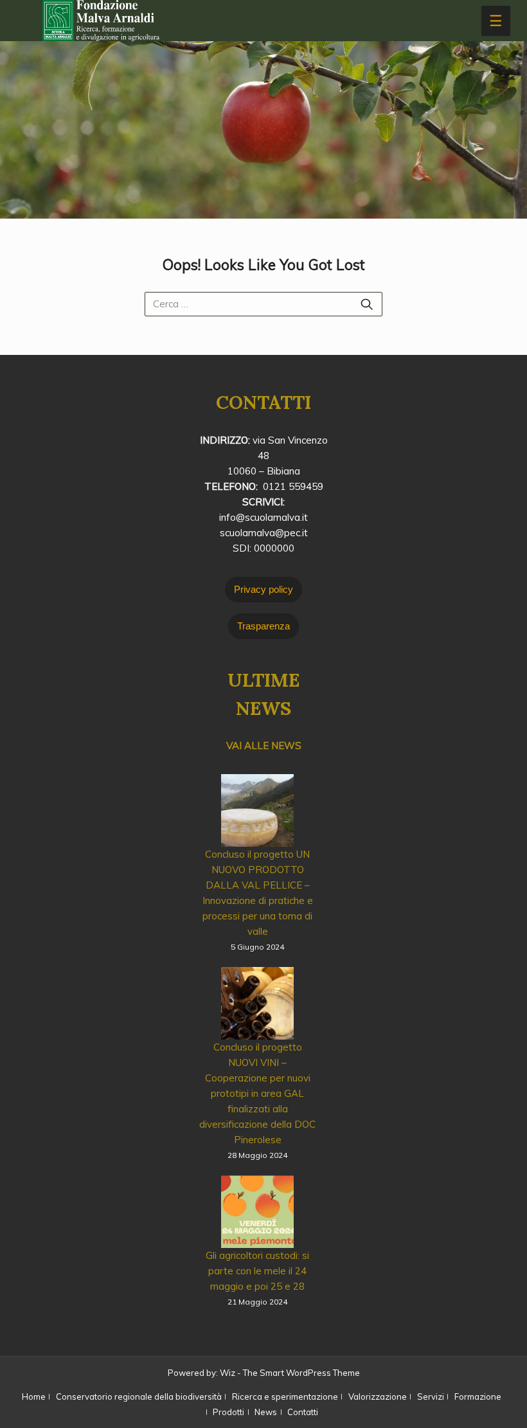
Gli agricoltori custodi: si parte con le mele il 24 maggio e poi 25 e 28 (257, 1270)
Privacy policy (263, 589)
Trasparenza (263, 625)
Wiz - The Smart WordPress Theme (290, 1373)
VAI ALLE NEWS (263, 745)
